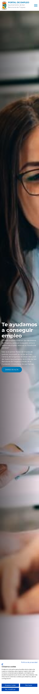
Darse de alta (11, 370)
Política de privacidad (29, 662)
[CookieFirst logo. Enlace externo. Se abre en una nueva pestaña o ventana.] (2, 664)
